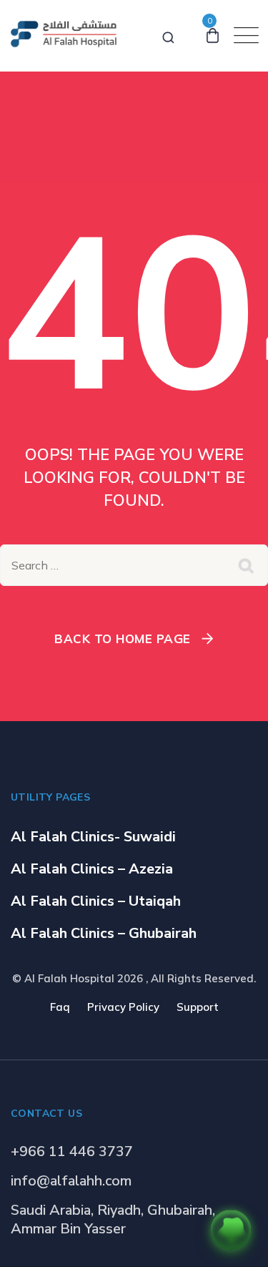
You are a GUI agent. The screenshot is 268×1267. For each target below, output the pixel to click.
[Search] (168, 35)
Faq (60, 1007)
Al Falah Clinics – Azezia (92, 869)
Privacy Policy (123, 1007)
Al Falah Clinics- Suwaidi (93, 836)
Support (198, 1007)
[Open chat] (231, 1230)
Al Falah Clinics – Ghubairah (104, 933)
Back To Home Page (122, 638)
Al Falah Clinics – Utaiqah (96, 901)
